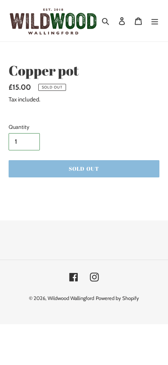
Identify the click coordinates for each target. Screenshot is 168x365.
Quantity (19, 126)
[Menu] (155, 20)
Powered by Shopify (117, 298)
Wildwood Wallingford (71, 298)
